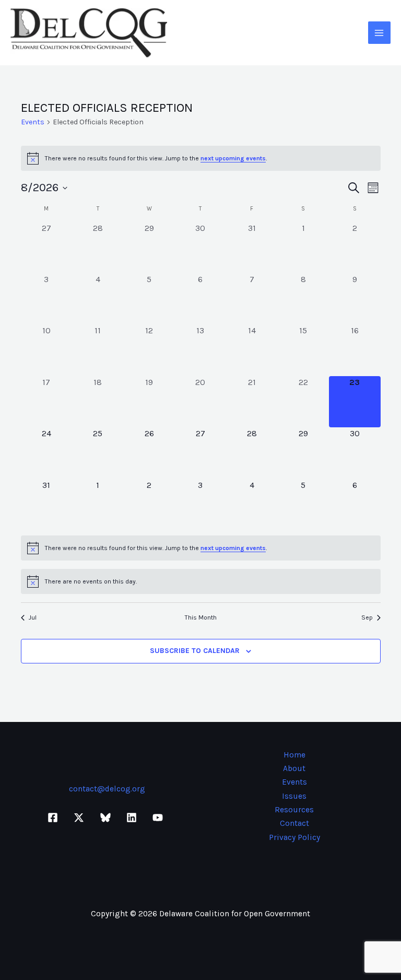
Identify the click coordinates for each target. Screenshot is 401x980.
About (294, 768)
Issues (294, 796)
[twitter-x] (80, 817)
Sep (367, 617)
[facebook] (54, 817)
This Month (201, 617)
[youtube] (159, 817)
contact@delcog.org (107, 789)
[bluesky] (106, 817)
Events (32, 122)
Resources (294, 809)
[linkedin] (133, 817)
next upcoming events (233, 158)
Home (294, 755)
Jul (33, 617)
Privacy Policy (294, 837)
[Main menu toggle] (379, 32)
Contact (294, 823)
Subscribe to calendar (195, 650)
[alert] (201, 158)
